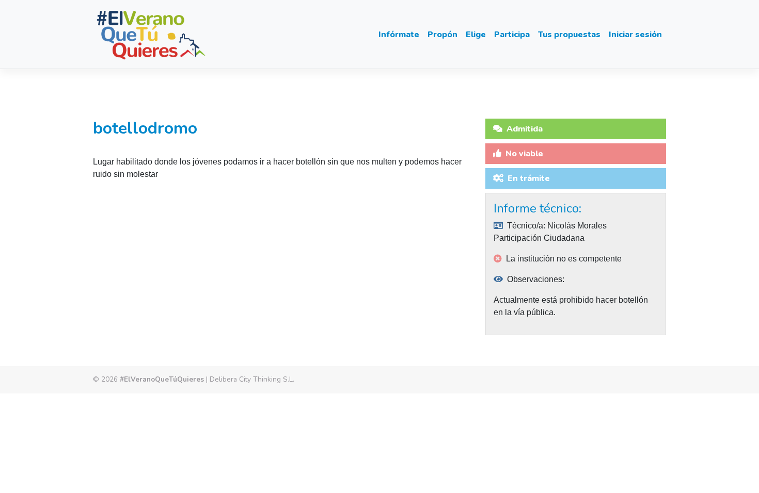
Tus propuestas (569, 34)
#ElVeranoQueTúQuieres (162, 379)
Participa (512, 34)
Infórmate (398, 34)
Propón (442, 34)
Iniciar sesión (635, 34)
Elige (476, 34)
